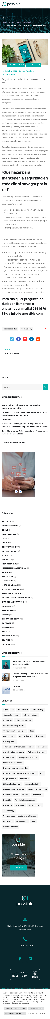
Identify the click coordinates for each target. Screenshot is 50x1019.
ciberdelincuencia (11, 715)
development (9, 741)
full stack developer (37, 752)
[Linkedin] (30, 958)
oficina (25, 795)
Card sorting (37, 710)
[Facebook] (18, 339)
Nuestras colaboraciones (16, 598)
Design (5, 543)
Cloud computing (24, 720)
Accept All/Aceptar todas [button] (15, 1013)
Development (9, 551)
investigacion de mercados (15, 768)
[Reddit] (38, 339)
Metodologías (10, 585)
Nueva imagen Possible (13, 789)
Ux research (21, 821)
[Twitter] (12, 339)
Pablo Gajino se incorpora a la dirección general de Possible (21, 406)
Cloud (5, 530)
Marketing (7, 581)
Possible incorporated (25, 800)
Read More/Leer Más (36, 1013)
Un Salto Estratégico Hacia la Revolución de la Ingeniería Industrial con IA (24, 413)
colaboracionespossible (14, 725)
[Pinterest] (25, 339)
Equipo (5, 555)
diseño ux (42, 747)
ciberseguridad (24, 23)
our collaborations (13, 602)
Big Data (6, 521)
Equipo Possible (26, 71)
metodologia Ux (32, 784)
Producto (7, 610)
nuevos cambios (10, 795)
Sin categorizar (10, 619)
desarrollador (25, 736)
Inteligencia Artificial (14, 568)
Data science (9, 736)
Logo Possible (9, 779)
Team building (34, 805)
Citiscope (6, 419)
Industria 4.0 (9, 564)
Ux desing (7, 644)
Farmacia (7, 560)
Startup (6, 627)
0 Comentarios (10, 74)
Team (4, 632)
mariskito (24, 779)
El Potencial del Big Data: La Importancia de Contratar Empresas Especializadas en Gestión (25, 425)
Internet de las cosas (12, 763)
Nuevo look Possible (37, 789)
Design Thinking (10, 547)
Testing (6, 640)
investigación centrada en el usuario (19, 773)
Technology (33, 65)
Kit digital (7, 576)
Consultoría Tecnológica (14, 731)
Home (4, 23)
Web (33, 821)
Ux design (7, 821)
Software (7, 623)
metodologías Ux (11, 589)
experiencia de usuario (13, 752)
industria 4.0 (9, 757)
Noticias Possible (11, 593)
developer (40, 736)
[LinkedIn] (31, 339)
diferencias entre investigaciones (18, 747)
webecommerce (10, 827)
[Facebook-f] (19, 958)
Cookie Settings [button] (35, 1008)
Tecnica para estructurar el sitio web (19, 816)
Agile (5, 710)
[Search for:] (25, 387)
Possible (6, 606)
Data (4, 538)
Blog (11, 23)
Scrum (5, 615)
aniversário (23, 710)
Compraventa (9, 534)
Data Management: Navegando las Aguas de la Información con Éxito (25, 432)
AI (13, 710)
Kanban (6, 572)
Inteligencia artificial (28, 757)
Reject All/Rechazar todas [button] (15, 1008)
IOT (41, 773)
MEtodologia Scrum (12, 784)
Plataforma (38, 795)
